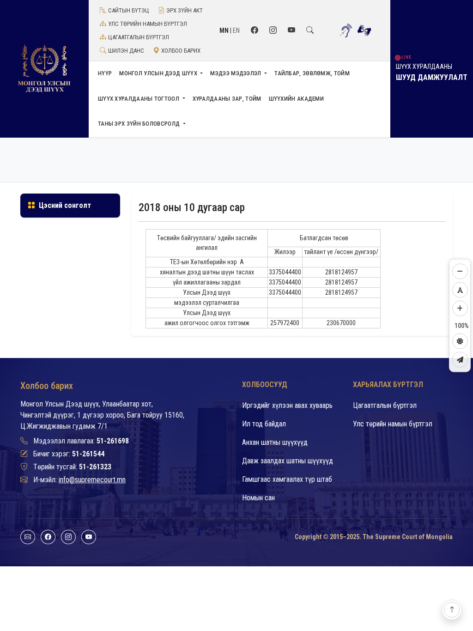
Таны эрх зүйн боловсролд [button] (140, 123)
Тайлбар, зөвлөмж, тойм (312, 73)
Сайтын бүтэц (128, 10)
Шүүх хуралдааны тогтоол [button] (139, 98)
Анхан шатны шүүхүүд (275, 442)
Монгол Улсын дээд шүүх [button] (159, 73)
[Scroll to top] (452, 610)
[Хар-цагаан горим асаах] (460, 341)
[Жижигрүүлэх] (460, 271)
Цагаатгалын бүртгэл (138, 37)
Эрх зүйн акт (184, 10)
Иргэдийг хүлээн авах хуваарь (287, 405)
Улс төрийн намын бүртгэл (147, 23)
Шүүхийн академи (296, 98)
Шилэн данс (126, 50)
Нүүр (105, 73)
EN (236, 30)
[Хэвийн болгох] (460, 290)
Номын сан (258, 497)
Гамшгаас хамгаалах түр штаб (287, 479)
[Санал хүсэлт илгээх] (460, 360)
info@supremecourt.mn (92, 479)
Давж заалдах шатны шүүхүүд (287, 460)
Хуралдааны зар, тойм (227, 98)
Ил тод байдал (264, 423)
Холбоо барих (180, 50)
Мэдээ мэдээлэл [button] (236, 73)
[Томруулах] (460, 308)
